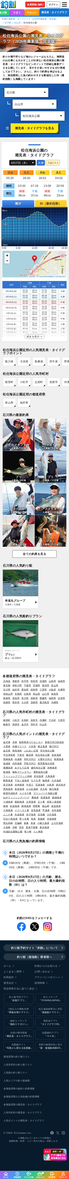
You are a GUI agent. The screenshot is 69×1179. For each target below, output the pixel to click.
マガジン (32, 12)
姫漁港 (6, 772)
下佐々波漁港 (22, 780)
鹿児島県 (44, 702)
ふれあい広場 (31, 750)
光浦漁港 (51, 819)
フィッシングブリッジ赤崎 (17, 776)
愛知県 (25, 689)
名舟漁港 (56, 810)
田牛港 (54, 361)
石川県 (8, 22)
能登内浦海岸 (10, 793)
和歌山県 (8, 694)
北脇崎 (18, 823)
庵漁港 (35, 797)
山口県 (45, 694)
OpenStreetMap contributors (52, 276)
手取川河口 (30, 763)
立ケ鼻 (41, 801)
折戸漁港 (31, 814)
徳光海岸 (60, 784)
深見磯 (41, 814)
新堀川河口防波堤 (54, 742)
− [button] (7, 261)
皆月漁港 (8, 784)
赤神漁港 (19, 784)
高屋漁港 (45, 797)
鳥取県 (54, 694)
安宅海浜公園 (47, 750)
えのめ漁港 (32, 789)
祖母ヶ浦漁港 (54, 801)
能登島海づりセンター (31, 742)
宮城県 (43, 681)
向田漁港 (17, 763)
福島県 (61, 681)
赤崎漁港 (52, 767)
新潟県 (45, 685)
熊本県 (16, 702)
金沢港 (6, 742)
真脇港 (41, 819)
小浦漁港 (8, 801)
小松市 (24, 381)
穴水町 (52, 720)
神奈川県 (17, 685)
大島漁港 (50, 776)
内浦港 (18, 759)
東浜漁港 (44, 827)
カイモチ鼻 (25, 793)
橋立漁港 (42, 746)
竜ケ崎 (27, 831)
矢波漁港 (19, 814)
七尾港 (6, 746)
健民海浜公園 (38, 767)
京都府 (18, 694)
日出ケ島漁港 (10, 819)
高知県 (16, 698)
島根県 (6, 698)
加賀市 (54, 381)
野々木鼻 (24, 819)
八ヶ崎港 (38, 831)
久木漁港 (56, 780)
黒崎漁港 (8, 759)
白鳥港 (50, 784)
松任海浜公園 (42, 755)
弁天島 (43, 789)
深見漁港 (36, 810)
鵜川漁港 (54, 789)
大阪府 (52, 689)
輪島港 (46, 780)
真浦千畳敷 (32, 827)
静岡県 (34, 689)
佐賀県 (61, 698)
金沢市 (25, 724)
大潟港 (24, 361)
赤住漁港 (38, 776)
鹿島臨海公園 (40, 772)
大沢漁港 (51, 814)
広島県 (27, 694)
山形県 (52, 681)
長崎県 (6, 702)
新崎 (5, 806)
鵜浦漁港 (57, 797)
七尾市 (61, 720)
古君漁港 (31, 801)
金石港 (6, 750)
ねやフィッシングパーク (16, 797)
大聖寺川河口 (45, 759)
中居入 (29, 784)
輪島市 (6, 724)
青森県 (16, 681)
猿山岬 (45, 806)
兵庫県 (61, 689)
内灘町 (43, 720)
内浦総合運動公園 (12, 831)
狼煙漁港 (59, 759)
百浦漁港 (40, 784)
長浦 (33, 823)
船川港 (9, 361)
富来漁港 (56, 755)
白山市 (17, 22)
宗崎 (14, 827)
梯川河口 (54, 746)
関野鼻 (36, 806)
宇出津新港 (9, 755)
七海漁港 (8, 810)
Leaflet (32, 276)
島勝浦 (39, 361)
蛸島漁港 (8, 780)
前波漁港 (19, 789)
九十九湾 (36, 780)
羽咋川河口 (30, 759)
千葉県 (27, 685)
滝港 (14, 742)
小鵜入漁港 (43, 823)
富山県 (9, 402)
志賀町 (39, 381)
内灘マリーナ (19, 746)
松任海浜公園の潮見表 (23, 36)
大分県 (25, 702)
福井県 (24, 402)
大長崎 (6, 827)
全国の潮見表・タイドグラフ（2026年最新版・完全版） (30, 19)
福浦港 (6, 763)
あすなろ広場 (22, 767)
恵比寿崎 (8, 823)
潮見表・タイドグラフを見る (34, 128)
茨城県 (36, 685)
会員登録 (36, 4)
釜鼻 (26, 823)
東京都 (6, 685)
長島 (33, 819)
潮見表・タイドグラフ (54, 12)
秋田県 (34, 681)
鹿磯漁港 (8, 767)
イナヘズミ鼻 (22, 810)
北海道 (6, 681)
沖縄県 (54, 702)
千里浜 (20, 755)
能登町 (9, 381)
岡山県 (36, 694)
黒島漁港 (8, 789)
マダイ (17, 12)
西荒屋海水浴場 (46, 763)
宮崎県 (34, 702)
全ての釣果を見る (34, 553)
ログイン (53, 4)
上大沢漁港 (57, 823)
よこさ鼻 (8, 814)
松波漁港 (14, 806)
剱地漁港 (26, 806)
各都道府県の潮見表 (14, 1104)
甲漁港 (46, 810)
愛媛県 (43, 698)
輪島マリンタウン (21, 772)
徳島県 (34, 698)
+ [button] (7, 255)
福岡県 (52, 698)
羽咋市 (34, 724)
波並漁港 (56, 806)
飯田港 (29, 755)
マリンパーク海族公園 (45, 793)
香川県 (25, 698)
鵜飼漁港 (19, 801)
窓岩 (21, 827)
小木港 (32, 746)
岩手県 (25, 681)
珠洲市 (16, 724)
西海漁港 (17, 750)
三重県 (43, 689)
